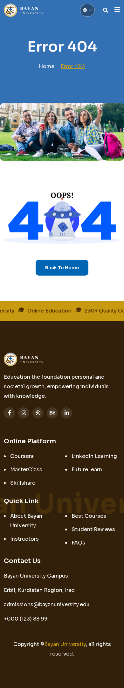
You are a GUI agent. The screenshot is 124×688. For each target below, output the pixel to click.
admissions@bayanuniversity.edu (47, 604)
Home (46, 66)
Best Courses (89, 516)
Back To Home (62, 267)
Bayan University (65, 644)
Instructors (24, 539)
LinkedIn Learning (94, 456)
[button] (117, 10)
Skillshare (22, 483)
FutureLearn (87, 469)
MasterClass (26, 469)
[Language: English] (87, 10)
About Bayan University (26, 521)
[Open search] (105, 10)
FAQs (78, 542)
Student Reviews (93, 529)
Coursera (22, 456)
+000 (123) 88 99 (26, 618)
